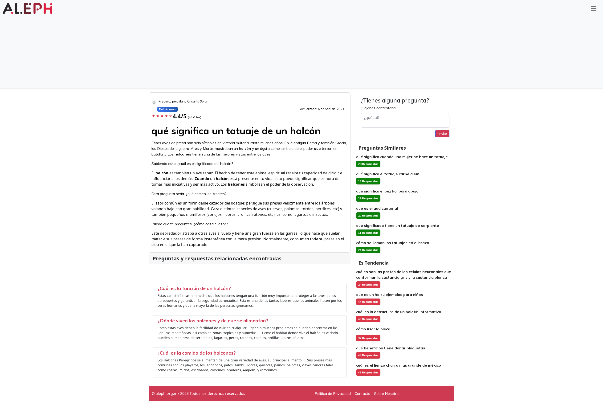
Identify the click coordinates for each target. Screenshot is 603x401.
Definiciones (167, 109)
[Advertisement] (301, 50)
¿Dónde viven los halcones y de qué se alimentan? (213, 320)
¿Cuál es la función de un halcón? (194, 288)
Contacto (362, 393)
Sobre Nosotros (387, 393)
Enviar (442, 133)
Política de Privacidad (333, 393)
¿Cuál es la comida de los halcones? (197, 353)
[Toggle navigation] (593, 8)
